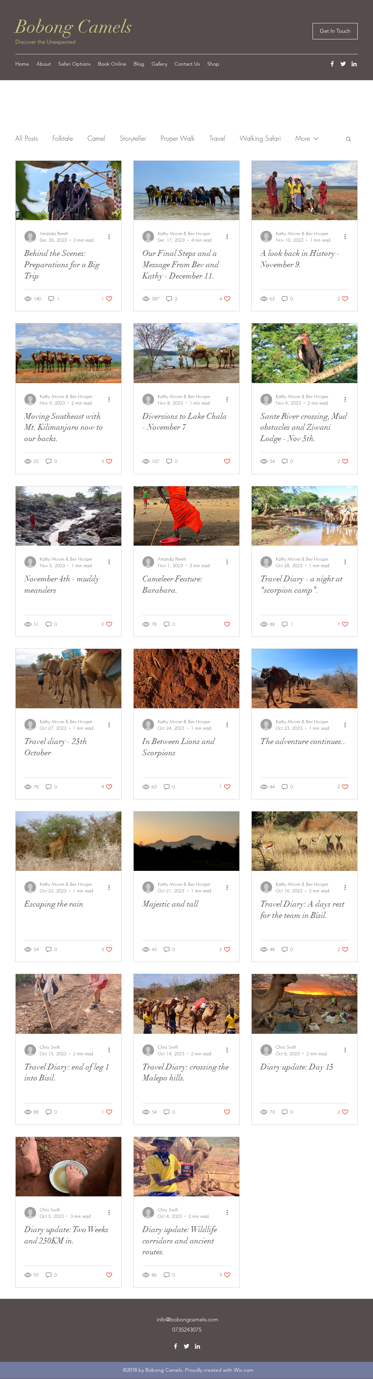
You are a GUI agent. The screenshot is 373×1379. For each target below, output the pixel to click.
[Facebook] (332, 63)
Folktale (62, 138)
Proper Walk (178, 138)
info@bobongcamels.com (187, 1319)
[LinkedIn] (354, 63)
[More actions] (111, 236)
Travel (217, 138)
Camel (96, 138)
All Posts (26, 138)
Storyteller (133, 138)
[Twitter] (343, 63)
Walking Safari (260, 138)
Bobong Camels (73, 27)
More (302, 138)
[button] (348, 139)
